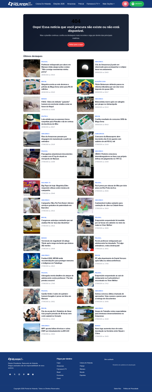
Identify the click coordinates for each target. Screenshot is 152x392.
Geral (58, 378)
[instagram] (19, 374)
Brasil (58, 372)
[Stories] (125, 4)
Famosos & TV (62, 369)
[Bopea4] (20, 4)
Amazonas (60, 366)
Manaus (82, 369)
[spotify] (33, 374)
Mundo (82, 372)
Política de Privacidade (130, 388)
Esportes (83, 375)
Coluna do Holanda (86, 363)
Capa (58, 363)
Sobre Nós (117, 388)
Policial (82, 366)
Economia (60, 375)
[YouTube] (28, 374)
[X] (15, 374)
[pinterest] (24, 374)
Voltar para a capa (76, 44)
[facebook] (10, 374)
